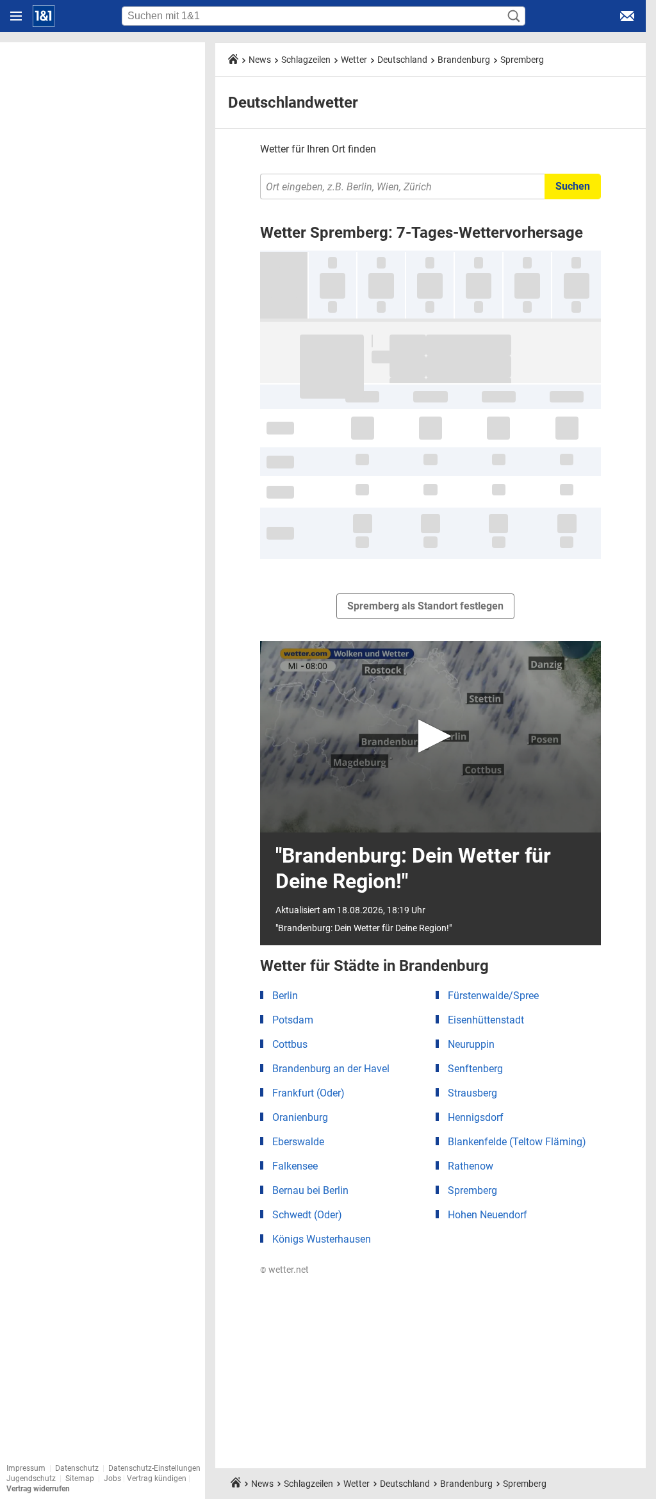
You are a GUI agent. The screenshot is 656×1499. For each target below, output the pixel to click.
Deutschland (402, 59)
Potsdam (292, 1020)
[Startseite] (43, 16)
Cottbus (290, 1044)
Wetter (354, 59)
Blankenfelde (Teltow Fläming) (517, 1142)
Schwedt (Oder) (307, 1215)
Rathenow (470, 1166)
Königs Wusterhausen (321, 1239)
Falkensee (295, 1166)
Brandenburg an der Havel (331, 1069)
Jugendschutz (31, 1478)
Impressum (25, 1468)
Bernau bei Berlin (310, 1190)
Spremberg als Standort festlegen (425, 606)
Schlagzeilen (306, 59)
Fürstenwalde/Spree (493, 996)
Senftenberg (475, 1069)
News (260, 59)
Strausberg (472, 1093)
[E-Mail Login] (627, 16)
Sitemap (79, 1478)
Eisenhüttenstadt (486, 1020)
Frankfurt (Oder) (308, 1093)
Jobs (112, 1478)
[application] (430, 736)
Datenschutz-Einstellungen (154, 1468)
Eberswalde (298, 1142)
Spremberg (522, 59)
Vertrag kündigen (157, 1478)
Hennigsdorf (476, 1117)
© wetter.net (284, 1269)
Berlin (285, 996)
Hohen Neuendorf (487, 1215)
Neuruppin (471, 1044)
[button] (430, 736)
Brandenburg (464, 59)
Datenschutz (77, 1468)
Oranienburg (300, 1117)
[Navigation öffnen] (16, 16)
